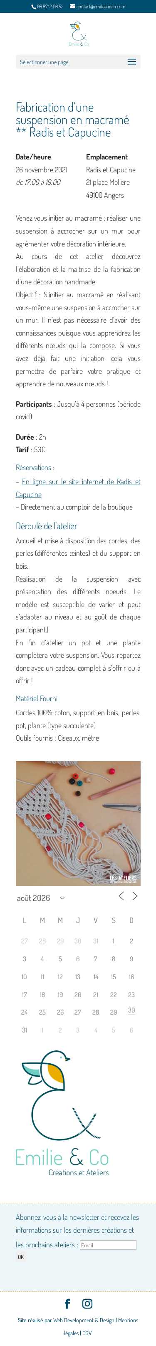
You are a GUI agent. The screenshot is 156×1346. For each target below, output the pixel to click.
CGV (87, 1332)
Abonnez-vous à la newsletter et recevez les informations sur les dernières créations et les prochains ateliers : (77, 1230)
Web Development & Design (83, 1320)
